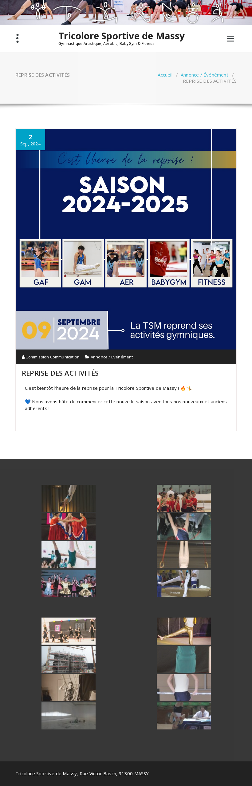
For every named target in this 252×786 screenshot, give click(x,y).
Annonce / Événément (204, 75)
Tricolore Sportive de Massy (121, 35)
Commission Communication (52, 357)
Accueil (165, 75)
